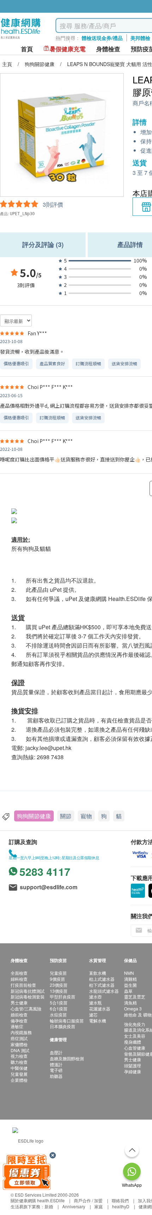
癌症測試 (19, 1038)
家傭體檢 (19, 1044)
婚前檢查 (19, 1014)
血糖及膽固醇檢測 (67, 1058)
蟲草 (128, 991)
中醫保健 (19, 1068)
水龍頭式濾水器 (104, 991)
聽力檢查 (19, 1062)
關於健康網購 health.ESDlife (38, 1200)
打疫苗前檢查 (23, 985)
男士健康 (19, 1002)
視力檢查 (19, 1056)
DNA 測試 (20, 1050)
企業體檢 (19, 1080)
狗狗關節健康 (34, 816)
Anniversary (73, 1206)
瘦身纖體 (132, 1042)
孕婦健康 (132, 1071)
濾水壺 (95, 996)
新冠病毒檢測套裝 (28, 996)
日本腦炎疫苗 (62, 1026)
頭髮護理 (132, 1065)
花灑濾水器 (99, 1008)
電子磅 (56, 1070)
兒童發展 (19, 1074)
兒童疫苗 (58, 973)
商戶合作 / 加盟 (88, 1200)
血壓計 (56, 1052)
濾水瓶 (95, 1002)
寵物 (86, 816)
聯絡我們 (120, 1200)
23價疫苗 (59, 985)
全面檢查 (19, 973)
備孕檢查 (19, 1021)
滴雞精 (130, 979)
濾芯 (93, 1014)
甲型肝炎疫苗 (62, 996)
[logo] (20, 39)
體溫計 (56, 1064)
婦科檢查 (19, 979)
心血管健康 (134, 1048)
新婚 (49, 1206)
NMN (129, 973)
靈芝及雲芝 (134, 996)
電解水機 (97, 1021)
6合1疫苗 (59, 1008)
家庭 (98, 1206)
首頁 (27, 49)
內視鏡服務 (21, 1032)
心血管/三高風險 (26, 1008)
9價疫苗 (57, 979)
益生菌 (130, 985)
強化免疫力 (134, 1024)
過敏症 (17, 1026)
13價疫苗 (59, 991)
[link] (27, 1140)
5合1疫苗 (59, 1002)
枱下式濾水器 (102, 985)
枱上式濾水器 (102, 979)
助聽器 (56, 1076)
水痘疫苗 (58, 1014)
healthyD (120, 1206)
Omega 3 (133, 1008)
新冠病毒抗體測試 (28, 991)
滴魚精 (130, 1002)
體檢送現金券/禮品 (102, 37)
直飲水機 (97, 973)
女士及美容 (134, 1036)
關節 (65, 816)
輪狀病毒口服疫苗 (67, 1021)
